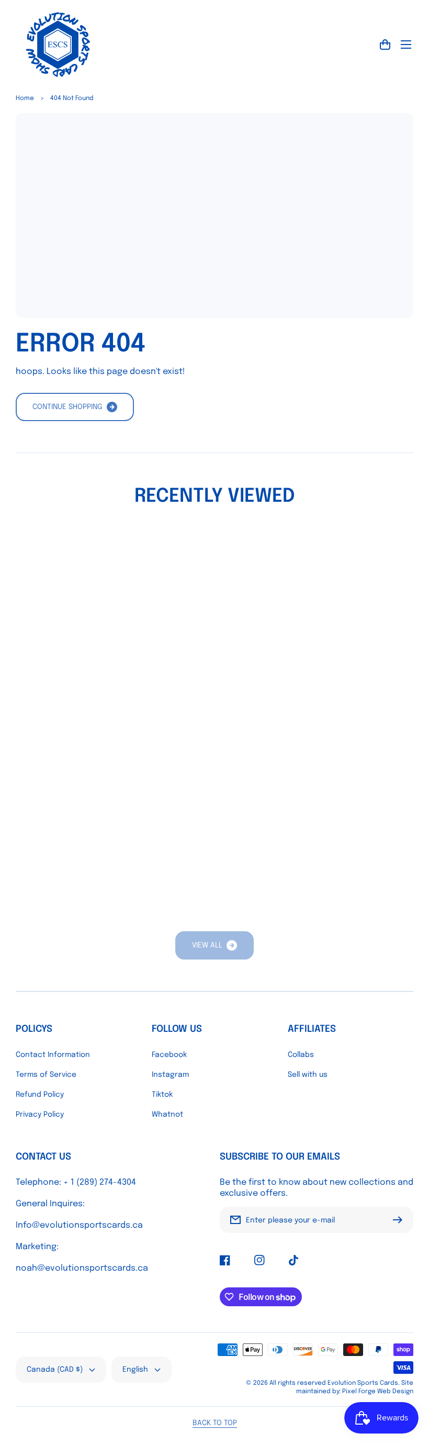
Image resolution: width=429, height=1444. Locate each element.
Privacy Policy (40, 1114)
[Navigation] (406, 44)
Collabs (301, 1055)
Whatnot (167, 1114)
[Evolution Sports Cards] (57, 44)
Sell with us (308, 1074)
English (135, 1369)
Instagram (170, 1074)
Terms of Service (46, 1074)
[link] (214, 945)
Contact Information (53, 1055)
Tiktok (162, 1094)
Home (25, 98)
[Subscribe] (400, 1220)
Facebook (169, 1055)
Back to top (215, 1423)
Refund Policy (40, 1094)
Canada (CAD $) (55, 1369)
